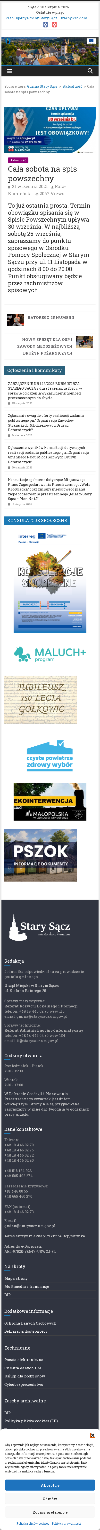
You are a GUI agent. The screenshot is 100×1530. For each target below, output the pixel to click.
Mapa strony (16, 1278)
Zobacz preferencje (50, 1512)
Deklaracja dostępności (25, 1331)
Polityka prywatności (66, 1523)
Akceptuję (50, 1485)
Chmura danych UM (22, 1367)
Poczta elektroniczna (23, 1359)
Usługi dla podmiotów (24, 1376)
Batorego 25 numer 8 (51, 317)
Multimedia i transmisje (26, 1286)
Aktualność (18, 160)
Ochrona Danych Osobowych (30, 1323)
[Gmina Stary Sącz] (50, 39)
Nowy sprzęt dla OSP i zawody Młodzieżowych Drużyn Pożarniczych (44, 346)
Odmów (50, 1498)
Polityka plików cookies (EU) (31, 1420)
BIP (7, 1294)
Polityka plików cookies (33, 1523)
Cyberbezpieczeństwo (23, 1384)
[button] (92, 1435)
